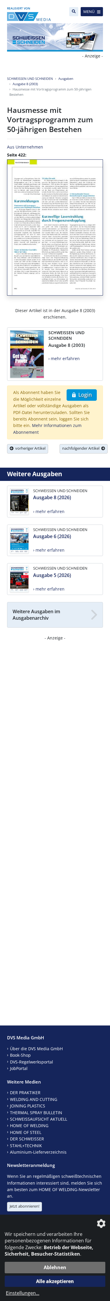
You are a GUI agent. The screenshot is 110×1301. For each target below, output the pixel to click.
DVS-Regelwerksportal (31, 1062)
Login (84, 394)
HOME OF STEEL (25, 1132)
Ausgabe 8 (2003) (25, 84)
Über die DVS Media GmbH (36, 1048)
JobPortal (19, 1068)
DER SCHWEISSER (27, 1139)
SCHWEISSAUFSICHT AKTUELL (38, 1119)
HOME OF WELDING (29, 1125)
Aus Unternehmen (25, 147)
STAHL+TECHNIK (26, 1145)
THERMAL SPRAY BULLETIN (36, 1112)
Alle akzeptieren (55, 1281)
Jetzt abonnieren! (24, 1206)
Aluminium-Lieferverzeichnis (38, 1152)
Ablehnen (55, 1267)
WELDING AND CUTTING (33, 1099)
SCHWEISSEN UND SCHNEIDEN (30, 78)
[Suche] (73, 11)
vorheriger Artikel (29, 448)
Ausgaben (65, 78)
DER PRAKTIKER (25, 1092)
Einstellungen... (22, 1293)
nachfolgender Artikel (81, 448)
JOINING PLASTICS (27, 1106)
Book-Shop (20, 1055)
